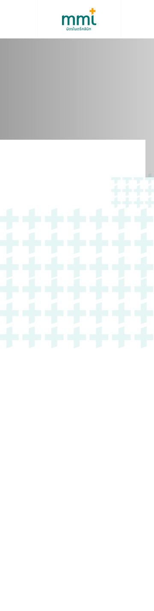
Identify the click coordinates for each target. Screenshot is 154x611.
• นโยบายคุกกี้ (77, 588)
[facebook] (11, 514)
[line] (48, 514)
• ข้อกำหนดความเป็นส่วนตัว (77, 599)
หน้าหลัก (18, 159)
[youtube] (29, 514)
